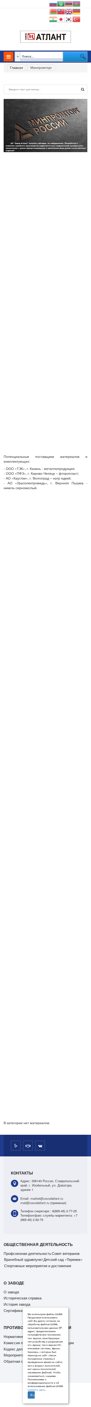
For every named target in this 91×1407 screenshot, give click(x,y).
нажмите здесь (36, 1389)
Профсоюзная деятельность (27, 1253)
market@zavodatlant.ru (46, 1198)
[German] (76, 11)
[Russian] (53, 3)
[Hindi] (53, 19)
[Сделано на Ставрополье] (16, 1145)
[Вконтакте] (40, 1145)
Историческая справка (22, 1297)
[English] (69, 11)
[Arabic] (61, 3)
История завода (17, 1304)
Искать (82, 89)
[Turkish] (76, 19)
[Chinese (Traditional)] (61, 11)
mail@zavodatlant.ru (34, 1202)
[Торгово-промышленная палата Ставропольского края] (28, 1145)
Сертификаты (15, 1310)
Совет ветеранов (66, 1253)
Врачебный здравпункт (23, 1259)
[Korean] (69, 19)
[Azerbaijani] (76, 3)
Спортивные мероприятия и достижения (37, 1265)
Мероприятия (15, 1354)
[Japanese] (61, 19)
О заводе (11, 1291)
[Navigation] (8, 56)
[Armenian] (69, 3)
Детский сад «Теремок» (63, 1259)
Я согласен (32, 1395)
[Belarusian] (53, 11)
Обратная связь (17, 1361)
